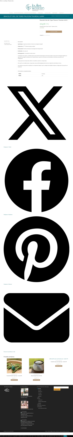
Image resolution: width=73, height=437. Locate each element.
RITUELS (39, 403)
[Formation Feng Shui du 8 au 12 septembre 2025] (28, 413)
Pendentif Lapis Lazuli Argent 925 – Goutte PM (59, 361)
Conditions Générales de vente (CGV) (64, 431)
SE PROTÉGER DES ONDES (42, 408)
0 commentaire (24, 400)
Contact (46, 431)
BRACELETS (48, 35)
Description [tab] (6, 41)
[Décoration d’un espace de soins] (24, 404)
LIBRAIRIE (39, 396)
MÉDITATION (39, 404)
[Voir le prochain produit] (68, 20)
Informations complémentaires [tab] (8, 44)
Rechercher (57, 389)
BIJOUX (45, 35)
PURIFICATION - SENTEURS (41, 405)
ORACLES (38, 398)
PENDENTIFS (15, 374)
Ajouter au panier (53, 31)
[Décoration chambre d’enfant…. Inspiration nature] (24, 391)
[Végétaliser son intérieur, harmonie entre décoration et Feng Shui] (28, 421)
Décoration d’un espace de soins (27, 409)
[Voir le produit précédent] (67, 20)
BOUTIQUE (57, 431)
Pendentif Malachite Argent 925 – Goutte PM (14, 375)
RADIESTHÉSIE (39, 406)
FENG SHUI (40, 394)
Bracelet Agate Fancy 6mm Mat (36, 375)
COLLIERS (39, 393)
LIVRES (38, 397)
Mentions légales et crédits (51, 431)
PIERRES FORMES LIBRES (42, 401)
